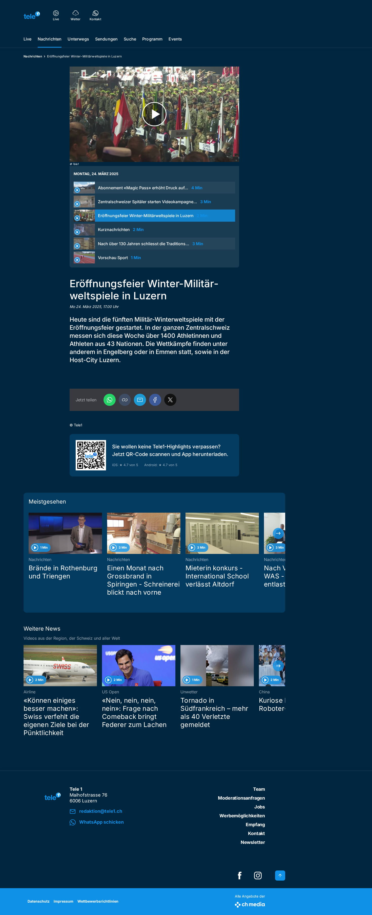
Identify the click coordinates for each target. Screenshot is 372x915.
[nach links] (30, 533)
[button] (125, 400)
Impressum (63, 901)
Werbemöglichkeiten (242, 815)
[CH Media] (250, 904)
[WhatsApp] (110, 400)
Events (175, 38)
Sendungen (106, 38)
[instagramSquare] (258, 875)
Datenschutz (39, 901)
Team (259, 789)
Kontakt (256, 833)
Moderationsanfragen (241, 798)
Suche (130, 38)
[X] (170, 400)
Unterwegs (78, 38)
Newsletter (253, 842)
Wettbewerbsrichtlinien (97, 901)
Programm (152, 38)
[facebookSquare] (240, 875)
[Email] (140, 400)
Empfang (255, 824)
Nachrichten (50, 38)
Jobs (259, 806)
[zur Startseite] (32, 15)
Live (28, 38)
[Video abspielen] (154, 114)
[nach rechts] (278, 533)
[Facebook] (155, 400)
